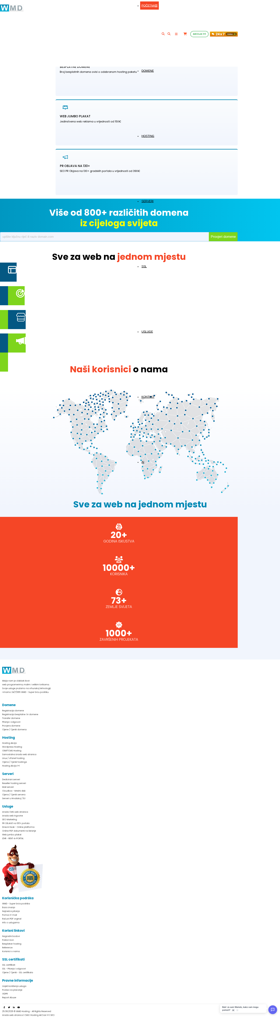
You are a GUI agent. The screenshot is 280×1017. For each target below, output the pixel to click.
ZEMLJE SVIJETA (119, 607)
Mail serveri (8, 787)
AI (142, 462)
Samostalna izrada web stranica (19, 754)
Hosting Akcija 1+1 (11, 765)
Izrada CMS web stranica (15, 811)
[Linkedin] (14, 1007)
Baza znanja (8, 907)
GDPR (5, 993)
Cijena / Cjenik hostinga (14, 762)
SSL (144, 266)
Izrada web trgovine (12, 815)
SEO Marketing (9, 819)
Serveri (147, 201)
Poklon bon (8, 940)
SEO (53, 1015)
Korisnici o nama (11, 951)
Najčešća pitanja (11, 911)
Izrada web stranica (12, 1015)
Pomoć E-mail (9, 915)
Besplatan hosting (11, 943)
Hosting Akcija (9, 743)
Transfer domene (11, 718)
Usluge (147, 331)
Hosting (147, 136)
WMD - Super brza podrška (16, 903)
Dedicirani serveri (11, 779)
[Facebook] (4, 1007)
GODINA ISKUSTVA (118, 541)
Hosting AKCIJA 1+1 (40, 1015)
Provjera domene (11, 725)
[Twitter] (9, 1007)
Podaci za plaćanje (12, 989)
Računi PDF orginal (11, 918)
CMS (26, 1015)
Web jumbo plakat (11, 834)
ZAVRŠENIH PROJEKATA (119, 639)
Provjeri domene (223, 237)
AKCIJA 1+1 (199, 34)
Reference (7, 947)
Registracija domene (13, 710)
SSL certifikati (8, 964)
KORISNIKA (119, 574)
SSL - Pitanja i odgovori (14, 968)
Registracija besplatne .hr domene (20, 714)
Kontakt (147, 396)
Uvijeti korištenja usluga (14, 986)
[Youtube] (19, 1007)
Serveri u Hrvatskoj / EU (13, 798)
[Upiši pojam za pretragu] (163, 34)
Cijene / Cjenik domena (14, 729)
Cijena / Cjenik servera (13, 794)
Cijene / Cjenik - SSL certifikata (17, 972)
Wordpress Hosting (12, 746)
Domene (147, 70)
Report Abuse (9, 997)
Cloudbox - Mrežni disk (14, 790)
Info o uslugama (10, 922)
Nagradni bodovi (11, 936)
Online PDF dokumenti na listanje (19, 830)
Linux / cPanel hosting (13, 758)
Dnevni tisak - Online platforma (18, 827)
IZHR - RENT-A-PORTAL (13, 838)
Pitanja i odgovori (11, 722)
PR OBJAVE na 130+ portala (15, 823)
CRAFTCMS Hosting (11, 750)
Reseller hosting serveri (14, 783)
